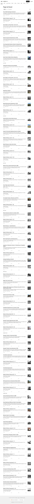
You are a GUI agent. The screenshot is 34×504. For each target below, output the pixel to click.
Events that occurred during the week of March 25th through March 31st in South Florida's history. (14, 276)
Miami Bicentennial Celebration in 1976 (10, 103)
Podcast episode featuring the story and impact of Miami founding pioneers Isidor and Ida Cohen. (14, 146)
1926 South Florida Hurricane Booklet (10, 65)
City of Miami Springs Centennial (9, 11)
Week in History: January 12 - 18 (9, 428)
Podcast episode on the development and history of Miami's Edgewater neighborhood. (14, 449)
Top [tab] (6, 9)
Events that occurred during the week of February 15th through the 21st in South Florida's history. (14, 363)
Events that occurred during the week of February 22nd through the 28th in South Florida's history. (14, 343)
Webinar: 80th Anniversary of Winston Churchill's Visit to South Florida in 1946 (14, 288)
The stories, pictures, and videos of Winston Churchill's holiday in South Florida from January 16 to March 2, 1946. (14, 290)
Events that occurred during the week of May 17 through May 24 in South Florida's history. (14, 180)
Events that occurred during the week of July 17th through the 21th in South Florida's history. (14, 86)
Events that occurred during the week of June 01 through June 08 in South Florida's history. (14, 159)
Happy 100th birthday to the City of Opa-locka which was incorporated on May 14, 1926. (14, 187)
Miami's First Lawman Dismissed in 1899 (10, 165)
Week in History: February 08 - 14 (9, 374)
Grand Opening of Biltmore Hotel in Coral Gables (12, 402)
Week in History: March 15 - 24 (9, 301)
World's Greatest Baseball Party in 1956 (10, 37)
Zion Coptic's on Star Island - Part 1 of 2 (10, 77)
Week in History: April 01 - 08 (8, 265)
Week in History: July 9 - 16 (8, 97)
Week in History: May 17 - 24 (8, 178)
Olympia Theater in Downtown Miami (10, 335)
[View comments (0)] (11, 22)
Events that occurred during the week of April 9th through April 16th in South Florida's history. (14, 254)
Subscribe (27, 1)
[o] (29, 13)
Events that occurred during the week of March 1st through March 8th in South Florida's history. (14, 328)
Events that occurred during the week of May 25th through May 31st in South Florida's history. (14, 174)
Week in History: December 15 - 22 (9, 488)
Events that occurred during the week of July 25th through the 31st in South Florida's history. (14, 73)
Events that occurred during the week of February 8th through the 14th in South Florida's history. (14, 376)
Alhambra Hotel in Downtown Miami (10, 481)
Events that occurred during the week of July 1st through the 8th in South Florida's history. (14, 111)
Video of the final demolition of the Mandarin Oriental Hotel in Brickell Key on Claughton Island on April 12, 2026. (14, 248)
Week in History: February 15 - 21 (9, 361)
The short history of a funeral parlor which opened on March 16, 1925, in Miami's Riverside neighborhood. (14, 296)
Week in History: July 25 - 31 (8, 71)
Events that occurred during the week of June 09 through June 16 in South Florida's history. (14, 152)
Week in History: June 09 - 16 (8, 150)
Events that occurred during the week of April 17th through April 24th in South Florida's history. (14, 234)
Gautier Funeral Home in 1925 (8, 294)
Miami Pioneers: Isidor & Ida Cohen (9, 144)
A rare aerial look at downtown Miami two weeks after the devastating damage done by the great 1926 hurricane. (14, 214)
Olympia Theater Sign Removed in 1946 (10, 320)
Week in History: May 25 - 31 (8, 172)
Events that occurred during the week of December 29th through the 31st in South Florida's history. (14, 464)
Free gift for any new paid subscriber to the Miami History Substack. (13, 66)
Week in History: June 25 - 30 (8, 124)
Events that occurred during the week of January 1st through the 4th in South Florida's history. (14, 456)
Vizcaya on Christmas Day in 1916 (9, 468)
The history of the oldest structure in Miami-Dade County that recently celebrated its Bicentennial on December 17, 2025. (14, 423)
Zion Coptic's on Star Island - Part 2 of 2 (10, 24)
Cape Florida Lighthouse (7, 421)
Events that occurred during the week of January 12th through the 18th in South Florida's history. (14, 430)
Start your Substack (15, 499)
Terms (19, 497)
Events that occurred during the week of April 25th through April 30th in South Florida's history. (14, 221)
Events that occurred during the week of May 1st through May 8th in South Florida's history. (14, 206)
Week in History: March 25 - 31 (9, 274)
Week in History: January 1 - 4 (8, 454)
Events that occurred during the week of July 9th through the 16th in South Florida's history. (14, 99)
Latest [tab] (5, 9)
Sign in (31, 1)
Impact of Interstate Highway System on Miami (12, 131)
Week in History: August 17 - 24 (9, 18)
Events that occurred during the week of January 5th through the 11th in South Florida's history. (14, 443)
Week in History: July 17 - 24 (8, 84)
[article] (17, 14)
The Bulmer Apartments (7, 354)
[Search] (30, 9)
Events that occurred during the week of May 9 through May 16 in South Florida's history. (14, 193)
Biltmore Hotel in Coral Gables (8, 415)
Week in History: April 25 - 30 (8, 219)
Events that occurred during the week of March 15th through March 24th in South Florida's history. (14, 303)
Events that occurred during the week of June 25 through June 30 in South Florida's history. (14, 126)
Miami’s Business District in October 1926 (11, 212)
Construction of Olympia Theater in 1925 (10, 434)
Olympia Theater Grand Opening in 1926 (10, 348)
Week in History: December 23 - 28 (9, 475)
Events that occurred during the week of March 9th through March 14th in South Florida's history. (14, 316)
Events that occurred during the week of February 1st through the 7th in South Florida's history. (14, 389)
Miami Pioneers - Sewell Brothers (9, 225)
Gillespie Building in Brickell (8, 259)
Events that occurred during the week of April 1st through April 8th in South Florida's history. (14, 267)
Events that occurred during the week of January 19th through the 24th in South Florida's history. (14, 410)
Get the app (21, 499)
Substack (12, 502)
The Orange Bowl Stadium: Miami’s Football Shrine (12, 44)
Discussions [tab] (10, 9)
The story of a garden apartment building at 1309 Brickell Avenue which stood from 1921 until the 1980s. (14, 240)
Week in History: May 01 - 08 (8, 204)
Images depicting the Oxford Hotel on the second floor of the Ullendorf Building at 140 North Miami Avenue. (14, 120)
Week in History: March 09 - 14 (9, 314)
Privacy (16, 497)
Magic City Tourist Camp (7, 280)
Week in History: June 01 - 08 (8, 157)
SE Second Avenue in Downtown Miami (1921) (11, 380)
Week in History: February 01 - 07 (9, 387)
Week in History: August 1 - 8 (8, 50)
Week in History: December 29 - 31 (9, 462)
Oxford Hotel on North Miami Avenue (10, 118)
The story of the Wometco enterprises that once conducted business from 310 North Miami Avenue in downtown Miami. (14, 199)
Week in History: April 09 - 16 (8, 252)
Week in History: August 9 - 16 (8, 31)
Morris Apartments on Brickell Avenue (10, 238)
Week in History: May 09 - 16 (8, 191)
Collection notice (22, 497)
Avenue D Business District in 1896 (9, 395)
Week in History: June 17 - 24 (8, 137)
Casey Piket (7, 21)
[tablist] (7, 9)
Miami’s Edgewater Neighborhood (9, 447)
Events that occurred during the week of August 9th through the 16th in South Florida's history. (14, 33)
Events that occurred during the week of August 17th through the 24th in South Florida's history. (14, 20)
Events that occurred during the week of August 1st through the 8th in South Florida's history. (15, 52)
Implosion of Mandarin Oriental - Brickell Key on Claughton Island (14, 246)
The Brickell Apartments (7, 367)
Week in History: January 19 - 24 (9, 408)
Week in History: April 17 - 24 (8, 232)
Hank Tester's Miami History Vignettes (10, 57)
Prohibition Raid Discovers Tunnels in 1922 (11, 307)
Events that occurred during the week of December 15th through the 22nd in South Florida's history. (14, 490)
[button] (1, 3)
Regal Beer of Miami (7, 90)
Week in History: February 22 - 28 (9, 341)
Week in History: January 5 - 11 (9, 441)
